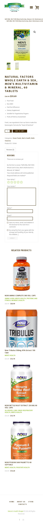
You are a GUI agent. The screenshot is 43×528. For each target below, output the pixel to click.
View (21, 271)
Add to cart (19, 131)
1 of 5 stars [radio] (8, 182)
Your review (11, 186)
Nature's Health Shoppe (15, 511)
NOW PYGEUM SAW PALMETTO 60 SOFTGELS (18, 463)
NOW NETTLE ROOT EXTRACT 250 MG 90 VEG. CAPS (21, 406)
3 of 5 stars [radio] (14, 182)
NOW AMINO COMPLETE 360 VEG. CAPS (20, 295)
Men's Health (26, 138)
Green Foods (17, 138)
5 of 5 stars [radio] (21, 182)
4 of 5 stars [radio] (18, 182)
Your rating (11, 179)
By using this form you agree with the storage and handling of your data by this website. (21, 232)
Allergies (9, 410)
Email (9, 215)
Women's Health (17, 300)
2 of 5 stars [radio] (11, 182)
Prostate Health (23, 467)
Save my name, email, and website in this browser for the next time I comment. (21, 225)
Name (9, 208)
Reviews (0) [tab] (10, 150)
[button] (34, 32)
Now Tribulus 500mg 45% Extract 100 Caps (20, 351)
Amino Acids (9, 298)
